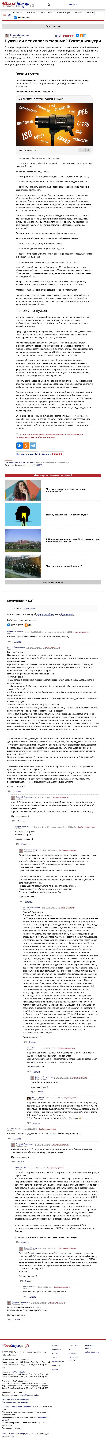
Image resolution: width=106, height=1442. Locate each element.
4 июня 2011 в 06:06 (30, 1129)
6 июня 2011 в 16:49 (52, 1098)
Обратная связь (92, 1352)
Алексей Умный (13, 1129)
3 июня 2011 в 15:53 (38, 1302)
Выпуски (17, 12)
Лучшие (33, 608)
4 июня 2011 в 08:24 (42, 1144)
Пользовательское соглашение (15, 1402)
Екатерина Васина (15, 632)
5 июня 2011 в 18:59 (41, 827)
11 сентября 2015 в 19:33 (34, 632)
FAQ (71, 1349)
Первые (26, 608)
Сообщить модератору (80, 632)
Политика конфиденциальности (15, 1399)
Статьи (41, 12)
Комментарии (64, 12)
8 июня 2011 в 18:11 (61, 1077)
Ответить (17, 641)
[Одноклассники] (81, 35)
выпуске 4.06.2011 (34, 465)
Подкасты (79, 12)
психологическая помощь (59, 434)
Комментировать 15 (27, 454)
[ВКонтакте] (77, 35)
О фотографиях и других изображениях (19, 1406)
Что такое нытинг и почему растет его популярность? (66, 490)
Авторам (72, 1353)
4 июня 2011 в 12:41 (33, 647)
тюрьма (51, 437)
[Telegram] (84, 35)
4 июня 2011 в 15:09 (37, 1168)
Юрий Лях (31, 1048)
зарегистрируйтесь (45, 614)
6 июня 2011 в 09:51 (49, 908)
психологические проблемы (31, 437)
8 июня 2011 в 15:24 (49, 1048)
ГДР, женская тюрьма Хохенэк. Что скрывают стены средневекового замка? (73, 540)
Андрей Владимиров (16, 647)
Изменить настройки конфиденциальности (20, 1433)
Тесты (51, 12)
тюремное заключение (33, 434)
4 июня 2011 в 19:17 (50, 1248)
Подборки (30, 12)
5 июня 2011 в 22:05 (50, 850)
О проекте (73, 1345)
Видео (90, 12)
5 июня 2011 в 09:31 (45, 1287)
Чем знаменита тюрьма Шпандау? (64, 566)
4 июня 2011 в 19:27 (42, 797)
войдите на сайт (66, 614)
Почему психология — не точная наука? (67, 515)
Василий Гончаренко (24, 797)
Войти (74, 4)
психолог (79, 434)
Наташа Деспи (37, 1097)
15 (58, 36)
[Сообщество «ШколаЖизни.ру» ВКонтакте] (21, 17)
